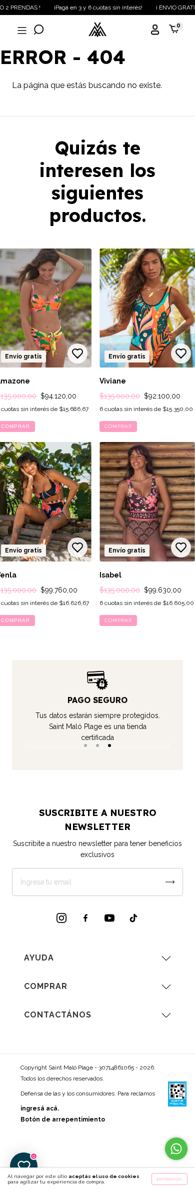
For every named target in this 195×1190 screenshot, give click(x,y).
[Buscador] (39, 31)
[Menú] (21, 31)
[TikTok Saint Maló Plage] (134, 918)
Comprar (118, 426)
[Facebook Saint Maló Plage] (86, 918)
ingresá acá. (39, 1108)
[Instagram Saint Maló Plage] (62, 918)
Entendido (169, 1179)
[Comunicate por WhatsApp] (176, 1149)
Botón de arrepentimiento (62, 1119)
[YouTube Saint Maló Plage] (110, 918)
